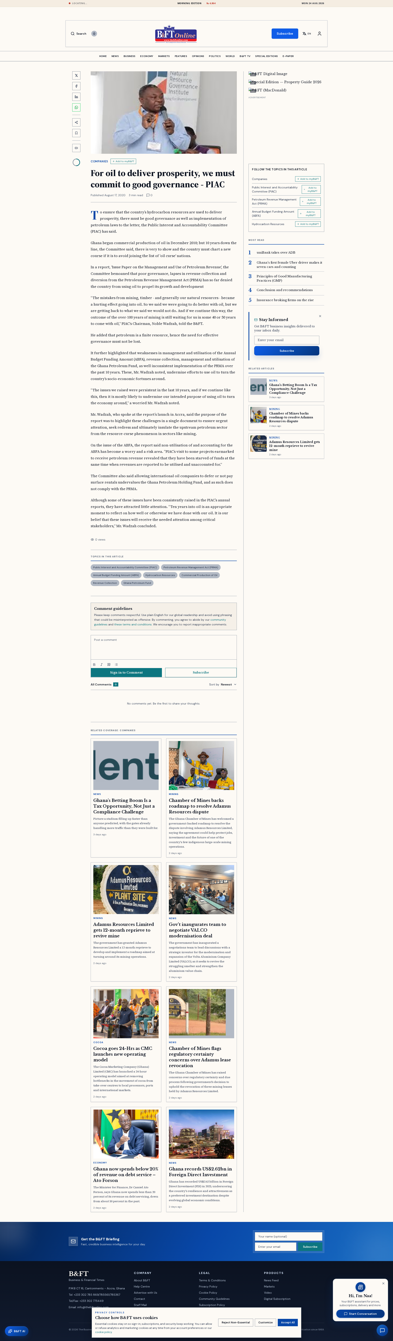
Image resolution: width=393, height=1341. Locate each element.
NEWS (115, 56)
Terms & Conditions (212, 1280)
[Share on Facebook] (76, 86)
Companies (99, 161)
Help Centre (142, 1286)
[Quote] (109, 664)
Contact (139, 1299)
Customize (265, 1322)
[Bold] (94, 664)
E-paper (288, 56)
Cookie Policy (208, 1292)
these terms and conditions (133, 624)
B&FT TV (245, 56)
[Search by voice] (94, 33)
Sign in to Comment (126, 672)
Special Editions (266, 56)
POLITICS (214, 56)
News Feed (271, 1280)
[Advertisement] (286, 128)
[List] (116, 664)
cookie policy (103, 1332)
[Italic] (101, 664)
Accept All (288, 1322)
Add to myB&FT (125, 161)
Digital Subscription (277, 1299)
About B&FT (142, 1280)
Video (268, 1292)
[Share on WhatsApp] (76, 107)
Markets (269, 1286)
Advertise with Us (145, 1292)
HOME (103, 56)
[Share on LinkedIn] (76, 97)
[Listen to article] (76, 148)
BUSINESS (129, 56)
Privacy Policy (208, 1286)
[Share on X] (76, 75)
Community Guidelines (214, 1299)
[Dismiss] (320, 316)
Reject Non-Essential (236, 1322)
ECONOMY (146, 56)
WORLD (230, 56)
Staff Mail (140, 1305)
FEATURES (181, 56)
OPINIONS (198, 56)
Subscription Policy (212, 1305)
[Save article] (76, 133)
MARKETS (164, 56)
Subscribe (285, 33)
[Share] (76, 122)
